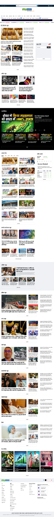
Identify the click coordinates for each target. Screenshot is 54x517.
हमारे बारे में (13, 513)
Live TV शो (3, 495)
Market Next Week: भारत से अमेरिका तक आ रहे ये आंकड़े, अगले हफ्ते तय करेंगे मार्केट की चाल (29, 63)
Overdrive (30, 492)
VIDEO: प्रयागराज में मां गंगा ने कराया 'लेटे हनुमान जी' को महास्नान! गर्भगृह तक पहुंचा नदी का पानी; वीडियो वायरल (29, 66)
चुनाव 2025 (11, 502)
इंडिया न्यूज (3, 292)
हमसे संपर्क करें (17, 513)
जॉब (26, 18)
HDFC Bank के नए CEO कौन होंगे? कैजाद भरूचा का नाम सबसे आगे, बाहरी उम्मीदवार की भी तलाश (28, 44)
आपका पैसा (10, 16)
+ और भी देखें (44, 179)
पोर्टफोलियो (3, 490)
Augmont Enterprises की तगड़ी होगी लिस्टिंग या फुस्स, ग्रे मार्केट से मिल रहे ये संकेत (9, 89)
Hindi (4, 5)
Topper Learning (31, 494)
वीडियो (31, 16)
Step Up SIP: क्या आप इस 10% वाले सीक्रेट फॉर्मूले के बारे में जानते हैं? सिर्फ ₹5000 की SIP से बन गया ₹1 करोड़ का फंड (9, 197)
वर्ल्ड (7, 18)
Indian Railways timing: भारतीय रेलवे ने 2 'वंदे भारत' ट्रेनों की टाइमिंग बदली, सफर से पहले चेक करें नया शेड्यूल (29, 32)
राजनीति (3, 488)
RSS (49, 480)
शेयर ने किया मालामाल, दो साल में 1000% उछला (6, 142)
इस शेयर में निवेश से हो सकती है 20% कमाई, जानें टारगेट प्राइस (20, 142)
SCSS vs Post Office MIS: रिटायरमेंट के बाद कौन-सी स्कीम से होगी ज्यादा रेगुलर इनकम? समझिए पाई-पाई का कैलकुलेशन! (26, 219)
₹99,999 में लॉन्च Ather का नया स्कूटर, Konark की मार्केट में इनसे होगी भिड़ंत (9, 242)
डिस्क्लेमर (23, 513)
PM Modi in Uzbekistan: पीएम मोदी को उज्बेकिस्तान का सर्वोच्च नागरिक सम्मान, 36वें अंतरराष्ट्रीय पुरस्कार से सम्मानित (29, 60)
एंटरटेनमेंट (33, 18)
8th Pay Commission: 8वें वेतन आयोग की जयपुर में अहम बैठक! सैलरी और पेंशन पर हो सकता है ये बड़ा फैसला (28, 57)
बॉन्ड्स (21, 488)
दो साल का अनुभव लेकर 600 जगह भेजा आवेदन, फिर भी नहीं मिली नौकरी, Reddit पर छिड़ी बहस (31, 283)
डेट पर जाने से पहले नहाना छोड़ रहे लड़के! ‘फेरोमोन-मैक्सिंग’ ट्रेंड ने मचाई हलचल (5, 283)
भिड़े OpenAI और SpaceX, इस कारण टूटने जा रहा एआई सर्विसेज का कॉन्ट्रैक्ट (26, 242)
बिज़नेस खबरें (12, 484)
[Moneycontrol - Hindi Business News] (27, 9)
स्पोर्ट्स (30, 18)
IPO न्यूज (3, 318)
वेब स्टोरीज (19, 16)
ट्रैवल (24, 16)
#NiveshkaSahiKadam (45, 18)
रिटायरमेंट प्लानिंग (12, 506)
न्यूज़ (2, 487)
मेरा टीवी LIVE (38, 16)
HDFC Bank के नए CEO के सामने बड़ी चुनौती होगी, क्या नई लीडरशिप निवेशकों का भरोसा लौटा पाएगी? (16, 63)
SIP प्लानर (11, 509)
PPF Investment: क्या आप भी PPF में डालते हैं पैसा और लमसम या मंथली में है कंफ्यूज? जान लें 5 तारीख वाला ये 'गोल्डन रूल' (27, 186)
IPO (16, 16)
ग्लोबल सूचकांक (37, 18)
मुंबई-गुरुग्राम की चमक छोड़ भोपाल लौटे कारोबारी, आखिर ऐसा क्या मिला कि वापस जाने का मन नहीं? (22, 283)
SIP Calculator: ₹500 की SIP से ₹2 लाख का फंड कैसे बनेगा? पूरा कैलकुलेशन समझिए (5, 53)
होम (1, 16)
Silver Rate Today (13, 499)
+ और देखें (43, 58)
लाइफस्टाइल (14, 18)
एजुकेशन (24, 18)
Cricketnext (31, 491)
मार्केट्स (3, 492)
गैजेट (9, 18)
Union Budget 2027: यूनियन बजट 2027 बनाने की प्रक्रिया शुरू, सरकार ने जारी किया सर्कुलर (14, 101)
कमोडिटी (34, 16)
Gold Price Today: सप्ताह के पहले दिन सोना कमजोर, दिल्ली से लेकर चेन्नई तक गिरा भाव (11, 42)
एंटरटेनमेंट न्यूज (4, 371)
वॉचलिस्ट (3, 493)
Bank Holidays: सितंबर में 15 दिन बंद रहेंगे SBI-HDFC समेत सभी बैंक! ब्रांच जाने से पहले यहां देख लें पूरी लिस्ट (26, 197)
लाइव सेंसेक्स (22, 483)
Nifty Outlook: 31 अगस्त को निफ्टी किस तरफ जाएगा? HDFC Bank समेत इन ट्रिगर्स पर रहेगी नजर (29, 29)
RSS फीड (40, 513)
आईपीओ (11, 494)
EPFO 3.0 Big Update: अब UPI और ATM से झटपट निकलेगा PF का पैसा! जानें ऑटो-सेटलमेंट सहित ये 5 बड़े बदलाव (9, 219)
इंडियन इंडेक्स (18, 18)
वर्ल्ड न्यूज (3, 344)
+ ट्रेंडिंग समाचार (18, 287)
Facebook (44, 480)
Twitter (45, 480)
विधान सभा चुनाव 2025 (13, 503)
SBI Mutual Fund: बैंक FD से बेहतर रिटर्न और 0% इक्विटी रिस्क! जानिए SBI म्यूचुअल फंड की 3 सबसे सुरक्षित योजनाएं (9, 208)
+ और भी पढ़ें (18, 223)
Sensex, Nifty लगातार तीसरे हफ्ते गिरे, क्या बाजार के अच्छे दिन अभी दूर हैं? (22, 101)
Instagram (47, 480)
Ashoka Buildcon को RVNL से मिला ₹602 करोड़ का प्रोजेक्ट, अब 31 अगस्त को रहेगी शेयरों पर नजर (5, 101)
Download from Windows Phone (42, 494)
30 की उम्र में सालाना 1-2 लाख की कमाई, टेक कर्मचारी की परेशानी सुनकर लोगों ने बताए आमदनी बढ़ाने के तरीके (13, 283)
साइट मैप (38, 513)
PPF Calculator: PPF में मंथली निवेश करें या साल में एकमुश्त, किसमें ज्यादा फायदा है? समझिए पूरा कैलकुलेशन (6, 63)
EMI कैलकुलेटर (12, 508)
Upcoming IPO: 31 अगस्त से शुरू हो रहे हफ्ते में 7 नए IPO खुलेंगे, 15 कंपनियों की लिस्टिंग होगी (29, 38)
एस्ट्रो (28, 18)
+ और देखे (17, 69)
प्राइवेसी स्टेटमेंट (27, 513)
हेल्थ (22, 16)
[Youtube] (51, 480)
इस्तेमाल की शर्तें (32, 513)
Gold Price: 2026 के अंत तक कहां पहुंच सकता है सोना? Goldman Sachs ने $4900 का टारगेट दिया (29, 41)
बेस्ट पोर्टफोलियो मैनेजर (24, 485)
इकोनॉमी (11, 489)
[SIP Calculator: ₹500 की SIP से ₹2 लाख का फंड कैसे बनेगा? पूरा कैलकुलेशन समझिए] (6, 48)
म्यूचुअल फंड (3, 502)
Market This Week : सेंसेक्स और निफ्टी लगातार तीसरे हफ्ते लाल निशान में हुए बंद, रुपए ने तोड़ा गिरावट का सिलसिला (30, 101)
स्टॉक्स (11, 488)
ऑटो (11, 18)
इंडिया (13, 16)
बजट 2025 (3, 485)
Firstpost (30, 486)
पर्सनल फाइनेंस (4, 500)
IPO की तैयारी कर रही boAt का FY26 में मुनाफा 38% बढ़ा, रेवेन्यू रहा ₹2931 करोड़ (14, 255)
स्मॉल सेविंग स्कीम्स (23, 486)
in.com (30, 489)
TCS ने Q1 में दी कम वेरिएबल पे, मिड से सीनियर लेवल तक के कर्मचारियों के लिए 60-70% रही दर (22, 255)
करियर (35, 513)
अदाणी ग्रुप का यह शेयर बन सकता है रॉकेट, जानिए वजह (45, 142)
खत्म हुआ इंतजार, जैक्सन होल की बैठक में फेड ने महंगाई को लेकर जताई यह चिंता (5, 255)
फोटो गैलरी (28, 16)
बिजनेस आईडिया (12, 500)
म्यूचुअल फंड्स (12, 491)
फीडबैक (20, 513)
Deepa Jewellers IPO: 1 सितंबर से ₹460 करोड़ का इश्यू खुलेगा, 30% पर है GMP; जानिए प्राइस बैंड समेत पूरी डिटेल (17, 53)
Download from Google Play (42, 487)
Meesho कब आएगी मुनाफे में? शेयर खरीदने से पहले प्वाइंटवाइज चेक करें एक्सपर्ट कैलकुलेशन (26, 89)
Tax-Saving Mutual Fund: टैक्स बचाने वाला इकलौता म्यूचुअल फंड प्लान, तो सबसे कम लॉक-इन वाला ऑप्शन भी (26, 208)
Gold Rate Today (12, 497)
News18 (30, 484)
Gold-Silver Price (3, 18)
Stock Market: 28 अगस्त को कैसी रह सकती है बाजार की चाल (32, 142)
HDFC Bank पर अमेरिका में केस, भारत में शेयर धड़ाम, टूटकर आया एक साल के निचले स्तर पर (31, 255)
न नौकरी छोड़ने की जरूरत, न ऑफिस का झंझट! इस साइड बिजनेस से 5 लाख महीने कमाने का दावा (25, 269)
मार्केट (4, 16)
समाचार (7, 16)
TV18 (30, 488)
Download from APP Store (42, 491)
